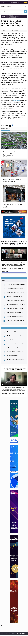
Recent (4, 280)
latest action (16, 100)
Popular (4, 277)
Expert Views (5, 328)
